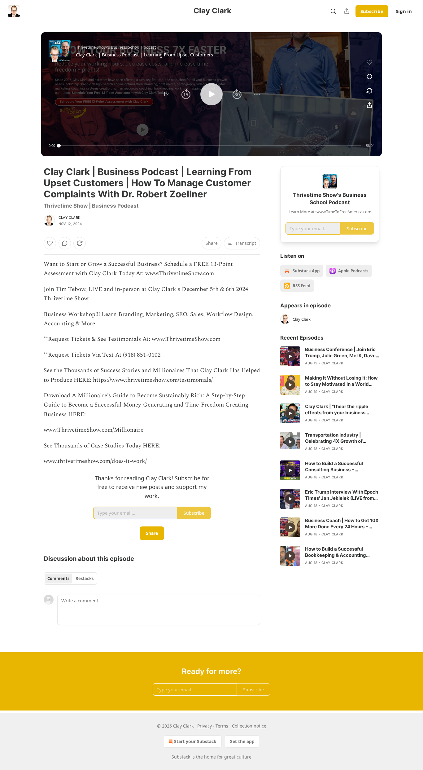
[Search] (333, 11)
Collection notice (249, 726)
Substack (181, 757)
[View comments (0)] (369, 76)
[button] (166, 94)
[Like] (50, 243)
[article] (330, 356)
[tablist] (70, 578)
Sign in (404, 11)
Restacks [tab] (85, 578)
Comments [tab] (58, 578)
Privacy (204, 726)
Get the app (242, 741)
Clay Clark (69, 217)
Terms (222, 726)
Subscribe (371, 11)
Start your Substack (195, 741)
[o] (290, 356)
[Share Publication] (347, 11)
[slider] (210, 146)
